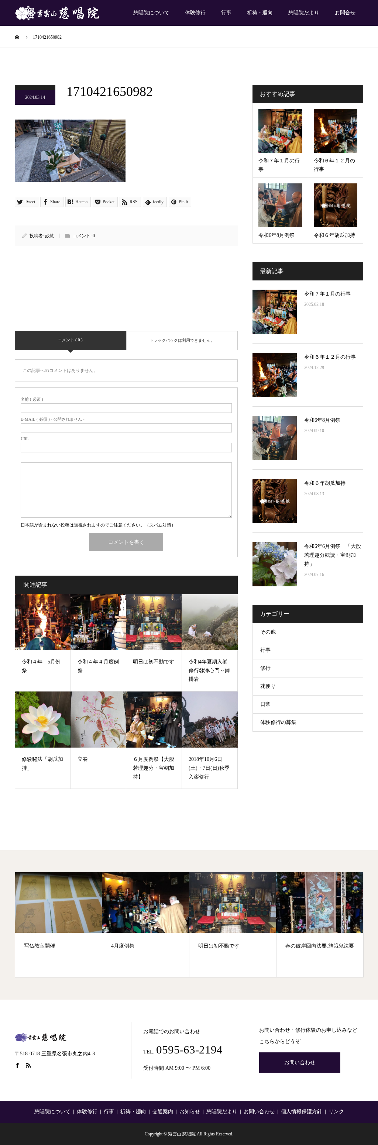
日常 (265, 704)
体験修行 (195, 12)
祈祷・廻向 (260, 12)
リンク (336, 1111)
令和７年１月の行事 (327, 294)
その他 (268, 632)
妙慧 (49, 235)
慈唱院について (151, 12)
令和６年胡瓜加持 (325, 483)
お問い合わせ (299, 1062)
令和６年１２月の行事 (330, 357)
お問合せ (345, 12)
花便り (268, 686)
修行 (265, 668)
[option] (58, 924)
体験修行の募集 (278, 722)
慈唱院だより (303, 12)
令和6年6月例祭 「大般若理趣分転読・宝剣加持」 (332, 555)
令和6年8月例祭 (322, 420)
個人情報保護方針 (301, 1111)
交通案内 (162, 1111)
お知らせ (189, 1111)
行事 (226, 12)
